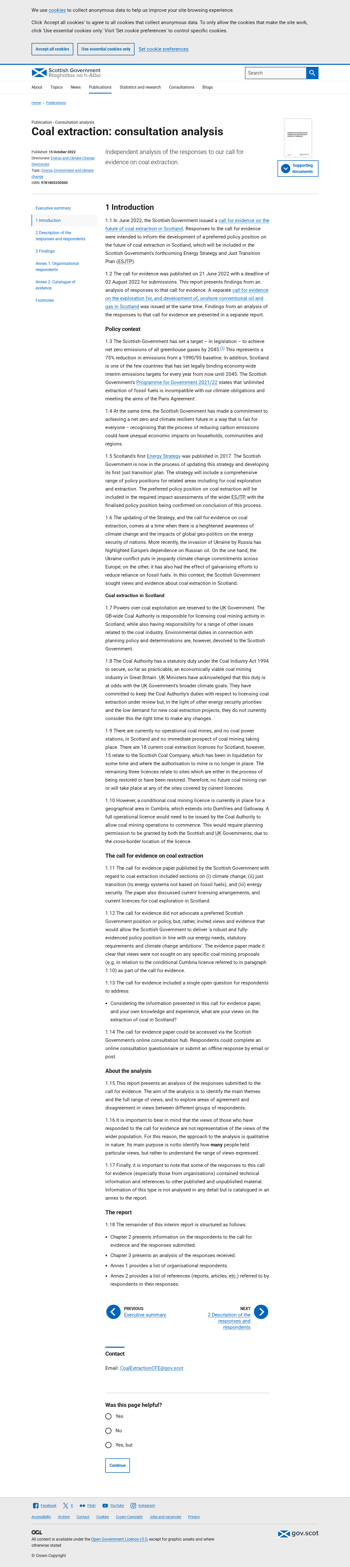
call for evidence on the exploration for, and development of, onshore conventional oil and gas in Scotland (186, 298)
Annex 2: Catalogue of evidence (56, 284)
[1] (222, 348)
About (37, 87)
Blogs (207, 87)
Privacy (194, 1517)
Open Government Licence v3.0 (119, 1539)
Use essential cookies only (105, 49)
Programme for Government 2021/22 (177, 382)
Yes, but (124, 1445)
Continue (117, 1465)
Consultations (181, 87)
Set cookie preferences (164, 49)
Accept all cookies (52, 49)
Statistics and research (140, 87)
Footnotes (45, 300)
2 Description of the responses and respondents (60, 235)
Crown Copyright (129, 1517)
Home (36, 103)
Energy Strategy (164, 456)
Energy (47, 170)
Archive (64, 1517)
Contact (83, 1517)
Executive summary (53, 208)
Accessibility (41, 1517)
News (76, 87)
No (119, 1431)
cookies (57, 10)
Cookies (102, 1517)
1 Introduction (48, 220)
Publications (100, 87)
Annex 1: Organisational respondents (57, 266)
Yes (119, 1416)
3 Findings (45, 251)
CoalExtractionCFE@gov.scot (151, 1368)
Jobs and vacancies (165, 1517)
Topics (56, 87)
